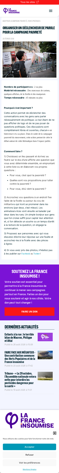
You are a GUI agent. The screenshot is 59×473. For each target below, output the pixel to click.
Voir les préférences (29, 462)
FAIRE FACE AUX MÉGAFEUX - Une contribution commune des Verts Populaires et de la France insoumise (20, 357)
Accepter (29, 446)
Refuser (29, 454)
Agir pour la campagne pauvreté (15, 21)
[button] (54, 433)
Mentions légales (29, 469)
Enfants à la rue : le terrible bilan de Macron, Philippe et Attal (19, 337)
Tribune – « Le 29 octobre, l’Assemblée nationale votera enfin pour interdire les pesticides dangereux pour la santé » (20, 379)
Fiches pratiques (34, 21)
